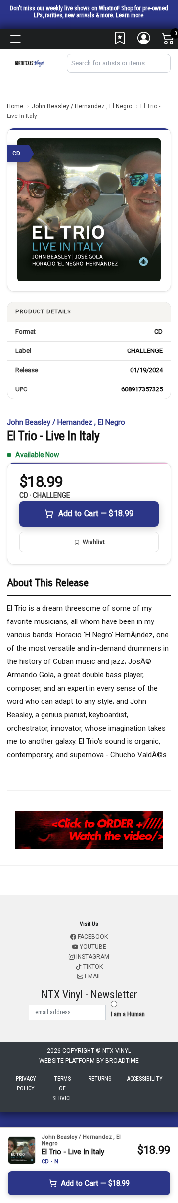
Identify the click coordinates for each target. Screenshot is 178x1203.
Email (92, 976)
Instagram (92, 956)
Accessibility (145, 1078)
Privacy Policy (26, 1083)
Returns (100, 1078)
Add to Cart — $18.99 (96, 513)
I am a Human (128, 1014)
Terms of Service (62, 1088)
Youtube (92, 946)
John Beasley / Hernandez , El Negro (82, 106)
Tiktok (92, 966)
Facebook (92, 936)
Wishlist (94, 542)
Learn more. (130, 15)
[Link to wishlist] (120, 40)
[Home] (29, 63)
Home (15, 106)
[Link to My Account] (144, 40)
